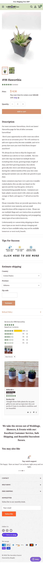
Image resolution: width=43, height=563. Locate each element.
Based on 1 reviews (11, 327)
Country (5, 271)
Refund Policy (7, 312)
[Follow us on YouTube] (11, 530)
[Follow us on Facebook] (3, 530)
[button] (7, 85)
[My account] (35, 7)
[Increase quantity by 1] (23, 104)
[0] (39, 7)
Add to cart (21, 111)
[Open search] (31, 7)
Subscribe (9, 514)
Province (5, 281)
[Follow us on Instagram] (7, 530)
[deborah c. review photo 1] (21, 374)
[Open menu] (3, 7)
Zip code (5, 290)
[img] (21, 396)
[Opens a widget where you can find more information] (35, 559)
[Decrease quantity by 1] (12, 104)
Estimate (8, 303)
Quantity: (5, 104)
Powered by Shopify (8, 558)
